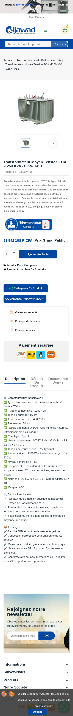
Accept (37, 711)
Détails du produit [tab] (36, 382)
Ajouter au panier (38, 254)
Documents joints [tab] (58, 380)
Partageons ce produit (27, 288)
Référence (10, 171)
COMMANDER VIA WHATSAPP (24, 298)
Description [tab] (15, 379)
